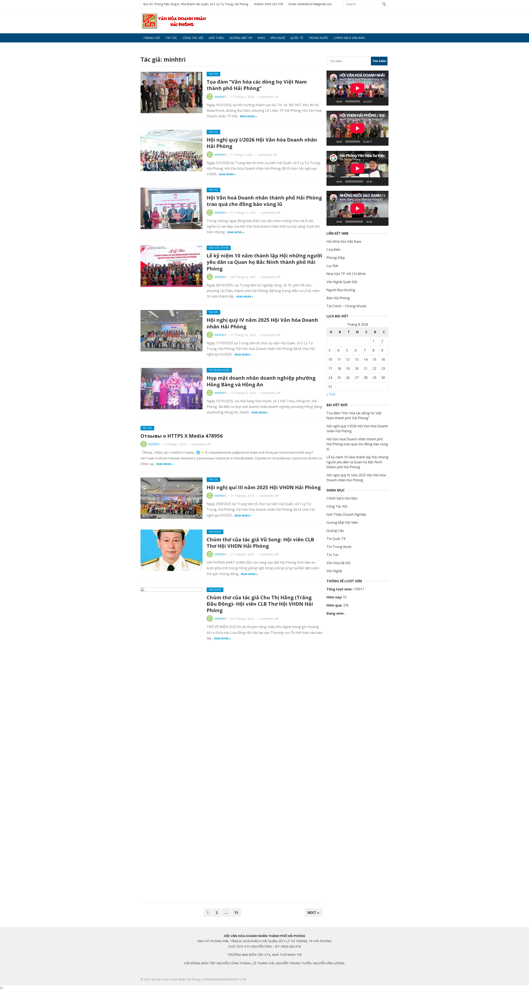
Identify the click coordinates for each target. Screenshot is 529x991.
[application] (357, 88)
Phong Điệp (335, 257)
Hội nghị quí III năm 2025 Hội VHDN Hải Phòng (264, 487)
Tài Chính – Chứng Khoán (346, 306)
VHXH (261, 38)
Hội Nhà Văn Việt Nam (343, 241)
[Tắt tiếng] (376, 101)
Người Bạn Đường (340, 290)
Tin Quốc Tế (336, 538)
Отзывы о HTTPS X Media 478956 (182, 435)
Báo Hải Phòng (338, 298)
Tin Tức (171, 38)
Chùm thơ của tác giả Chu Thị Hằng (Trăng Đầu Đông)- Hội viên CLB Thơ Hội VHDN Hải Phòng (260, 604)
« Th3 (330, 394)
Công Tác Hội (192, 38)
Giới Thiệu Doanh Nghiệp (346, 514)
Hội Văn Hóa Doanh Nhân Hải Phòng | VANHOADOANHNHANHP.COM (198, 979)
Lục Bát (332, 265)
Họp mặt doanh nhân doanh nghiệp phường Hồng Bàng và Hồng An (261, 381)
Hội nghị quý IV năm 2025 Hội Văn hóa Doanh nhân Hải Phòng (262, 323)
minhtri (220, 97)
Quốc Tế (296, 38)
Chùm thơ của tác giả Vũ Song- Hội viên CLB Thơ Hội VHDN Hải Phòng (260, 542)
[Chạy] (332, 101)
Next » (313, 912)
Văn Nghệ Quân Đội (341, 282)
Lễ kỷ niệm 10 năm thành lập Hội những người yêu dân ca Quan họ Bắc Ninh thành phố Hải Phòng (264, 262)
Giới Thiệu (216, 38)
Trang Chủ (151, 38)
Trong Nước (318, 38)
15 (236, 912)
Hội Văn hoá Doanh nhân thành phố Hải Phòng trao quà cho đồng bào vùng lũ (264, 200)
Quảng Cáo (152, 47)
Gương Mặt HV (240, 38)
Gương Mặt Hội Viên (342, 522)
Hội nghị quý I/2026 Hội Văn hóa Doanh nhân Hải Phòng (262, 142)
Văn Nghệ (277, 38)
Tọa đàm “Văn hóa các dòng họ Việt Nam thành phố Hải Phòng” (257, 84)
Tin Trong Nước (219, 370)
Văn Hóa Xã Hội (219, 248)
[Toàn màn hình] (383, 101)
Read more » (248, 116)
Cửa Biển (333, 249)
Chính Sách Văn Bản (349, 38)
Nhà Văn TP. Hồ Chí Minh (346, 273)
